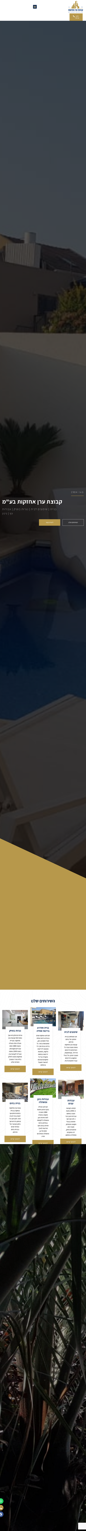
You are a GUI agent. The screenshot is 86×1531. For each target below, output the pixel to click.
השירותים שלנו (73, 522)
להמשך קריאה (71, 1067)
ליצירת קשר (49, 522)
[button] (35, 7)
